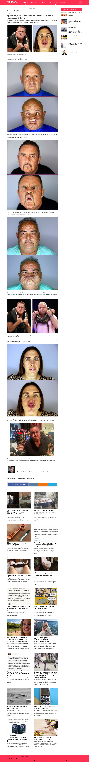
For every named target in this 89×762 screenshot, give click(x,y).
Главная (30, 8)
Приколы (34, 8)
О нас (16, 758)
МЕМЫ (43, 2)
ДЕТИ (49, 2)
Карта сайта (10, 758)
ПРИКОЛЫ (25, 2)
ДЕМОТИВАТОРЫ (35, 2)
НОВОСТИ (62, 2)
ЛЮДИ (55, 2)
